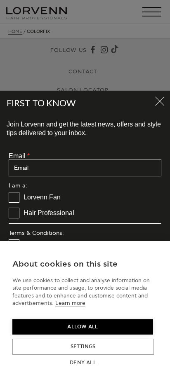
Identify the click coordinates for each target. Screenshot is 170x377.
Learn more (70, 303)
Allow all (82, 327)
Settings (83, 347)
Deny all (83, 363)
